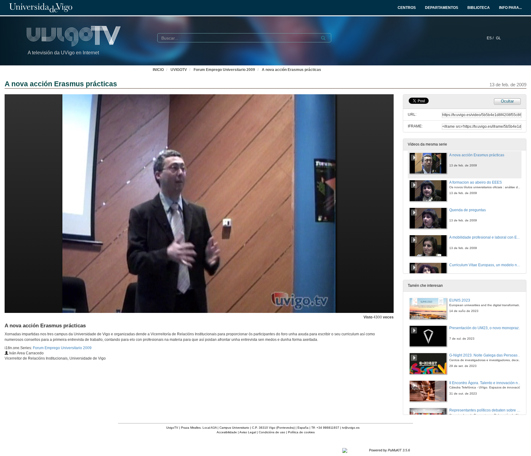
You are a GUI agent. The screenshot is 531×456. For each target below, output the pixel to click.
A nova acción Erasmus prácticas (291, 70)
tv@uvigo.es (351, 427)
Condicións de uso (272, 432)
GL (498, 38)
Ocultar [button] (507, 101)
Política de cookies (301, 432)
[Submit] (323, 38)
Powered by (389, 450)
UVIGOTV (179, 70)
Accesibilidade (227, 432)
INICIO (158, 70)
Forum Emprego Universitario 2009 (224, 70)
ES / (490, 38)
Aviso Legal (247, 432)
